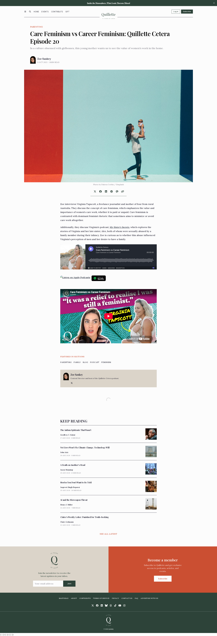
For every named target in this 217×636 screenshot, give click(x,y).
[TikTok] (115, 605)
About (74, 598)
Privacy (115, 598)
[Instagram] (124, 605)
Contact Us (126, 598)
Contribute (57, 12)
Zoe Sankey (44, 58)
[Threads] (110, 605)
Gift (67, 12)
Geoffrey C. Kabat (67, 435)
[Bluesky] (106, 605)
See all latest (108, 534)
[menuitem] (36, 11)
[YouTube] (119, 605)
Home (36, 12)
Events (45, 12)
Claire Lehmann (67, 522)
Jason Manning (66, 470)
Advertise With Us (149, 598)
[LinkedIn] (101, 605)
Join (69, 583)
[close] (214, 3)
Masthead (64, 598)
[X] (71, 383)
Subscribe (187, 11)
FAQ (136, 598)
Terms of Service (101, 598)
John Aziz (64, 452)
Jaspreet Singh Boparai (70, 487)
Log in (175, 11)
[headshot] (33, 60)
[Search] (30, 11)
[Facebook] (97, 605)
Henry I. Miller (66, 505)
